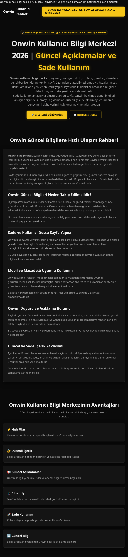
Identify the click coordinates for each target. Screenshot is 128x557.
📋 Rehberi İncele (85, 114)
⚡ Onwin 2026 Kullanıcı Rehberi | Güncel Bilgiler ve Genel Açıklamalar (80, 11)
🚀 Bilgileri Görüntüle (47, 114)
